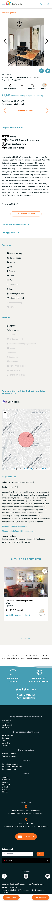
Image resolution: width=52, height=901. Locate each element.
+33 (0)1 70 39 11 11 (11, 897)
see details (38, 96)
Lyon (3, 740)
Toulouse (5, 745)
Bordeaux (5, 738)
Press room (6, 779)
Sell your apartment (9, 769)
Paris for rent (20, 656)
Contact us (29, 836)
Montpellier (6, 743)
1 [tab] (22, 639)
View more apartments (9, 13)
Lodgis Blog (6, 787)
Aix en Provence (7, 735)
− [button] (5, 416)
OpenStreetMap (28, 469)
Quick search (7, 849)
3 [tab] (29, 639)
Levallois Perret (7, 720)
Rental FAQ (6, 784)
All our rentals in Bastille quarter (14, 526)
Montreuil (5, 722)
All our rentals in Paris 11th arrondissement (19, 531)
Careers (4, 782)
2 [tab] (26, 639)
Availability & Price (26, 110)
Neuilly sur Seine (7, 725)
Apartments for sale (9, 756)
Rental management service (12, 767)
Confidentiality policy (36, 884)
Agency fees (6, 789)
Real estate (11, 656)
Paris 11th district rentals (33, 656)
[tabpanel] (26, 594)
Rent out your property (10, 764)
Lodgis (4, 656)
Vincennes (5, 727)
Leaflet (14, 469)
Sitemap (5, 792)
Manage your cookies (9, 887)
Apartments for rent (9, 753)
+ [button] (5, 412)
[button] (16, 63)
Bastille (45, 656)
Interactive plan (27, 214)
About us (5, 777)
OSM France (46, 469)
